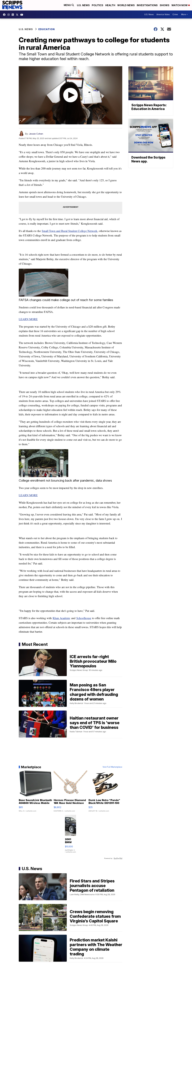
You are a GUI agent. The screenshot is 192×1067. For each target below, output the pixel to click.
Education (46, 29)
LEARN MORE (28, 319)
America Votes (163, 14)
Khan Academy (61, 618)
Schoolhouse (83, 618)
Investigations (147, 5)
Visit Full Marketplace (112, 767)
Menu (68, 5)
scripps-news (13, 14)
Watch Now (179, 5)
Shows (164, 5)
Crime (175, 14)
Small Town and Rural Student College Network (69, 231)
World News (126, 5)
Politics (97, 5)
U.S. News (83, 5)
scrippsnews (5, 14)
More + (184, 14)
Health (110, 5)
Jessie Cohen (36, 133)
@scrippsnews (22, 14)
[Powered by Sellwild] (118, 858)
